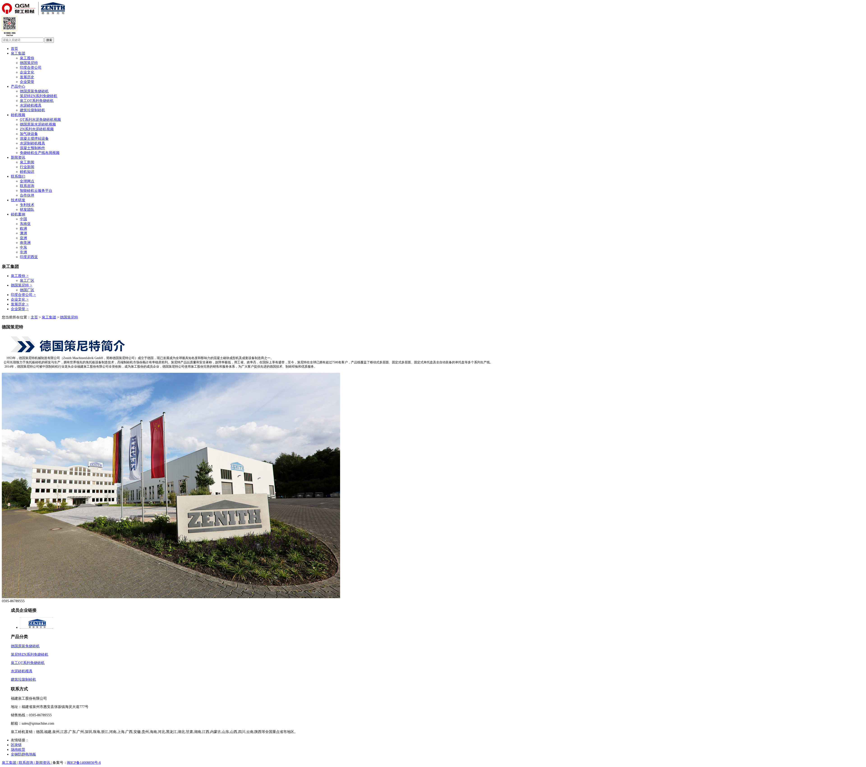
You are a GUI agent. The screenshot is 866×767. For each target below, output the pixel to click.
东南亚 (25, 224)
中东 (23, 247)
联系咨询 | (27, 763)
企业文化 (27, 72)
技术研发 (18, 200)
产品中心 (18, 86)
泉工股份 (27, 58)
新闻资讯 (18, 157)
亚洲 (23, 238)
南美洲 (25, 243)
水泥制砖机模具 (32, 143)
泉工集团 (18, 53)
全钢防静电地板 (23, 754)
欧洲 (23, 228)
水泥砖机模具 (30, 105)
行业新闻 (27, 167)
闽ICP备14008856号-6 (84, 763)
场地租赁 (18, 749)
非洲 (23, 252)
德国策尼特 (29, 63)
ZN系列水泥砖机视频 (37, 129)
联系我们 (18, 176)
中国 (23, 219)
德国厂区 (27, 290)
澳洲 (23, 233)
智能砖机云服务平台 (36, 190)
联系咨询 (27, 186)
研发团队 (27, 209)
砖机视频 (18, 115)
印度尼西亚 (29, 257)
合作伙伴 (27, 195)
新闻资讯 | (44, 763)
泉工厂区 (27, 280)
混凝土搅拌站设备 (34, 138)
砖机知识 (27, 172)
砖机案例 (18, 214)
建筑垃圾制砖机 (32, 110)
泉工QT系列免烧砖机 (37, 101)
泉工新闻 (27, 162)
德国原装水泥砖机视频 (38, 124)
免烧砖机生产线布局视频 (40, 153)
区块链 (16, 745)
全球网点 (27, 181)
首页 (14, 48)
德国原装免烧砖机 (34, 91)
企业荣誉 (27, 82)
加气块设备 (29, 134)
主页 (34, 317)
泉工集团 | (10, 763)
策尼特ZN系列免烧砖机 (38, 96)
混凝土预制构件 (32, 148)
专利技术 (27, 205)
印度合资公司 (30, 67)
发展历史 (27, 77)
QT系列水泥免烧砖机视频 (40, 119)
